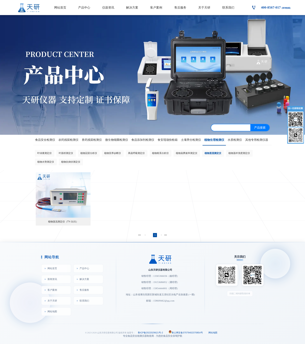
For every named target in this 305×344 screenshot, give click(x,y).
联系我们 (228, 7)
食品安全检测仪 (45, 139)
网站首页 (60, 7)
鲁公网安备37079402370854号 (187, 332)
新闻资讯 (52, 279)
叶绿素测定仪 (44, 153)
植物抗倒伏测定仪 (70, 161)
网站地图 (52, 311)
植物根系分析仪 (160, 153)
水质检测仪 (235, 139)
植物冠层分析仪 (88, 153)
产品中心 (84, 7)
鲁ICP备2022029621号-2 (150, 332)
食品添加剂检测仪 (142, 139)
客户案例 (156, 7)
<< (139, 235)
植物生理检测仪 (214, 139)
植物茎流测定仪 (213, 153)
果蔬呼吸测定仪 (136, 153)
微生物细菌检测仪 (116, 139)
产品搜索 (260, 127)
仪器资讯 (108, 7)
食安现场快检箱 (168, 139)
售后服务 (180, 7)
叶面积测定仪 (66, 153)
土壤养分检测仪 (191, 139)
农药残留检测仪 (68, 139)
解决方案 (132, 7)
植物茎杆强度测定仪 (239, 153)
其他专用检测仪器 (256, 139)
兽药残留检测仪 (92, 139)
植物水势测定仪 (45, 161)
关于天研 (204, 7)
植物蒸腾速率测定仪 (186, 153)
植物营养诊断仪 (112, 153)
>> (165, 235)
